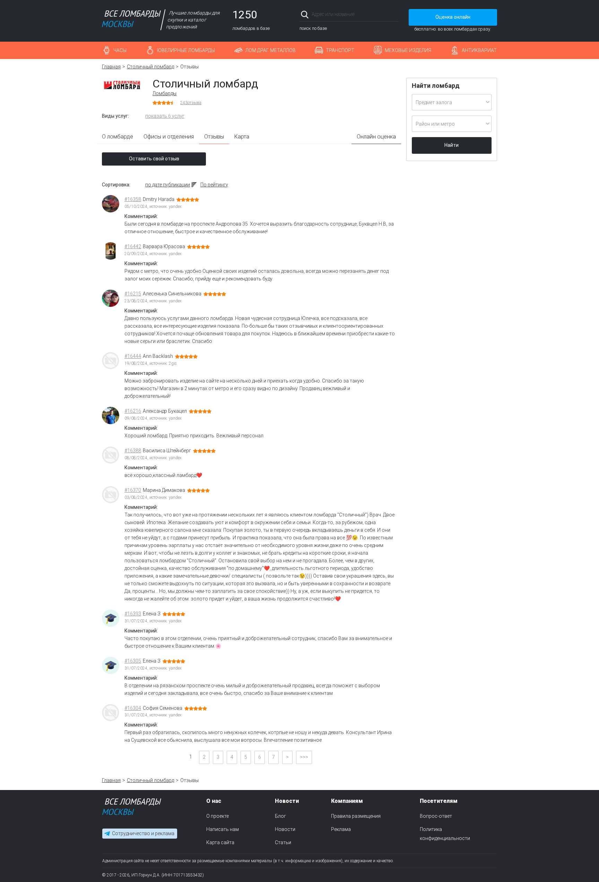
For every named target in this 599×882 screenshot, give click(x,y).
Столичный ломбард (150, 66)
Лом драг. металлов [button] (270, 50)
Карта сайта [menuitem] (220, 842)
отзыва (190, 102)
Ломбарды (164, 93)
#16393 (132, 613)
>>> (304, 757)
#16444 (132, 356)
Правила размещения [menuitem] (356, 816)
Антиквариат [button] (479, 50)
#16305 (132, 661)
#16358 (132, 199)
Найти (451, 145)
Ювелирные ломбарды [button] (186, 50)
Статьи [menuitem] (283, 842)
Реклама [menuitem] (341, 829)
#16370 (132, 490)
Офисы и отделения (169, 136)
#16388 (132, 450)
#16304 (132, 708)
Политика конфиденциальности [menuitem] (445, 833)
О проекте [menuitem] (217, 816)
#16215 (132, 293)
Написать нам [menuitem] (222, 829)
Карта (241, 136)
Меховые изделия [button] (408, 50)
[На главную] (131, 808)
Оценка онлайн (452, 17)
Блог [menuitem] (280, 816)
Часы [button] (120, 50)
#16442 (132, 246)
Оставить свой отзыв (154, 158)
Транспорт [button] (340, 50)
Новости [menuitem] (285, 829)
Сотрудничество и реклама (143, 834)
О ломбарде (117, 136)
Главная (111, 66)
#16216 (132, 411)
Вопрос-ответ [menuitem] (436, 816)
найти (389, 14)
